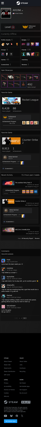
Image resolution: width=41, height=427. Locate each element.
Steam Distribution (9, 371)
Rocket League (30, 99)
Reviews (37, 238)
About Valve (23, 361)
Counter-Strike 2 (30, 141)
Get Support (23, 389)
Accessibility (7, 386)
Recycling (22, 371)
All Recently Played (27, 238)
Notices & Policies (9, 389)
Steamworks (7, 368)
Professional (12, 116)
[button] (10, 27)
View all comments (7, 254)
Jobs (21, 365)
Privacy (6, 383)
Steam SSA (7, 365)
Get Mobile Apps (11, 421)
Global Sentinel (12, 157)
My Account (23, 393)
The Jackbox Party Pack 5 (23, 182)
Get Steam (23, 383)
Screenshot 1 (9, 168)
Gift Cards (7, 375)
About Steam (8, 361)
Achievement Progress (9, 121)
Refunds (6, 396)
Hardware (22, 368)
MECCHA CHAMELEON (22, 229)
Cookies (6, 393)
